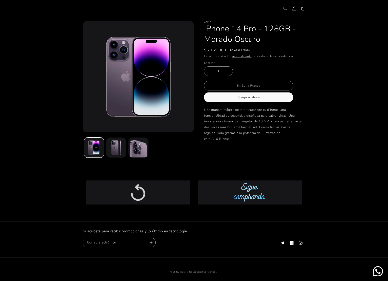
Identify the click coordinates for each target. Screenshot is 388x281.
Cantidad (209, 63)
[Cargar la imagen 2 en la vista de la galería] (116, 147)
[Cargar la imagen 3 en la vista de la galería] (138, 147)
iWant (183, 272)
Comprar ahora (248, 97)
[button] (285, 8)
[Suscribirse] (151, 242)
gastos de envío (242, 56)
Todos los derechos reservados (202, 272)
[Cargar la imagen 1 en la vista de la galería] (94, 147)
